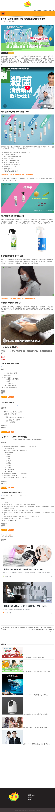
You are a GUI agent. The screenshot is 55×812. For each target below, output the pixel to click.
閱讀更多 (27, 619)
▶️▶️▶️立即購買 (8, 397)
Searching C (4, 52)
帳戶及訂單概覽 (43, 10)
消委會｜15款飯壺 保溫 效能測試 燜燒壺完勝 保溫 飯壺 (15, 628)
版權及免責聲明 (31, 795)
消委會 (10, 535)
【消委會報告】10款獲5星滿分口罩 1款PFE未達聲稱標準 (17, 174)
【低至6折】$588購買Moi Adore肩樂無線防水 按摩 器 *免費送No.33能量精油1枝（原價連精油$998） (40, 629)
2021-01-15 (12, 22)
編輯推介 (11, 52)
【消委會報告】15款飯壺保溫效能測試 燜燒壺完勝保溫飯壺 (18, 298)
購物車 (36, 10)
